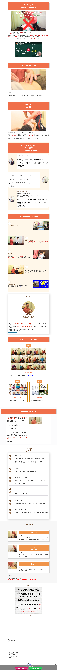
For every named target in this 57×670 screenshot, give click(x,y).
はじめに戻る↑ (28, 661)
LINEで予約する (35, 668)
